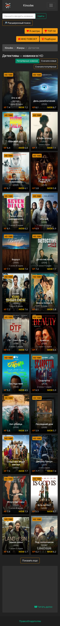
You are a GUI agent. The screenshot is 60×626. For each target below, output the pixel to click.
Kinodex (28, 5)
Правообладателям (30, 621)
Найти (41, 16)
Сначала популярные (45, 66)
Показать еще (30, 560)
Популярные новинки (27, 61)
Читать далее (44, 606)
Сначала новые (48, 61)
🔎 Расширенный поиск (17, 22)
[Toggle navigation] (51, 5)
